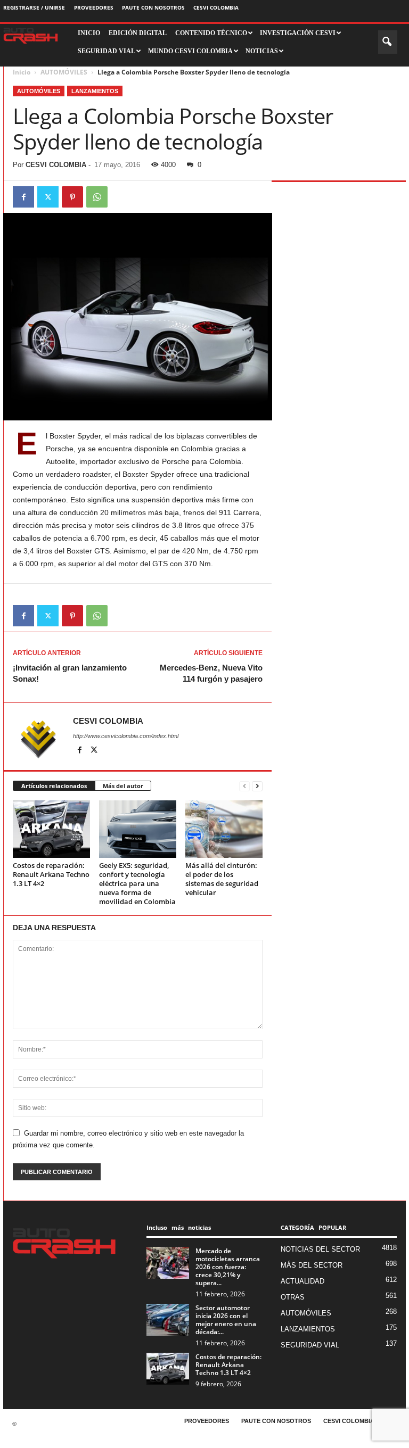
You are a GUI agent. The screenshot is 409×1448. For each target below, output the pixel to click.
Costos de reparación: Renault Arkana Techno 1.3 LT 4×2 (51, 874)
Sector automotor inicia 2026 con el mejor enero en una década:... (225, 1319)
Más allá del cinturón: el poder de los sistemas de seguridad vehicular (221, 878)
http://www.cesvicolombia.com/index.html (125, 736)
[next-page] (257, 786)
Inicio (21, 72)
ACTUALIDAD (302, 1281)
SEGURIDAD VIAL (310, 1345)
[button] (387, 42)
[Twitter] (48, 197)
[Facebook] (23, 197)
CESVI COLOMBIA (216, 7)
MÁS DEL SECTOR (311, 1265)
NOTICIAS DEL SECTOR (320, 1249)
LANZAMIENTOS (94, 91)
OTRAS (293, 1297)
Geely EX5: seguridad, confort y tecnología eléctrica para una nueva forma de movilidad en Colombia (137, 883)
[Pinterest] (72, 197)
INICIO (89, 33)
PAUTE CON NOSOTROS (153, 7)
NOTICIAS (262, 51)
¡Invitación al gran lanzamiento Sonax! (70, 673)
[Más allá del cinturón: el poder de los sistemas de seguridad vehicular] (224, 829)
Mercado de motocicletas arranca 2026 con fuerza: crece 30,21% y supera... (227, 1266)
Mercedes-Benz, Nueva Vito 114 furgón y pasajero (211, 673)
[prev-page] (244, 786)
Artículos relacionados (54, 786)
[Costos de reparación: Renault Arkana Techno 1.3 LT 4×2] (51, 829)
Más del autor (123, 786)
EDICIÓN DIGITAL (138, 33)
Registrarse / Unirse (34, 7)
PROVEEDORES (93, 7)
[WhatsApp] (97, 197)
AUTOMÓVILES (63, 72)
